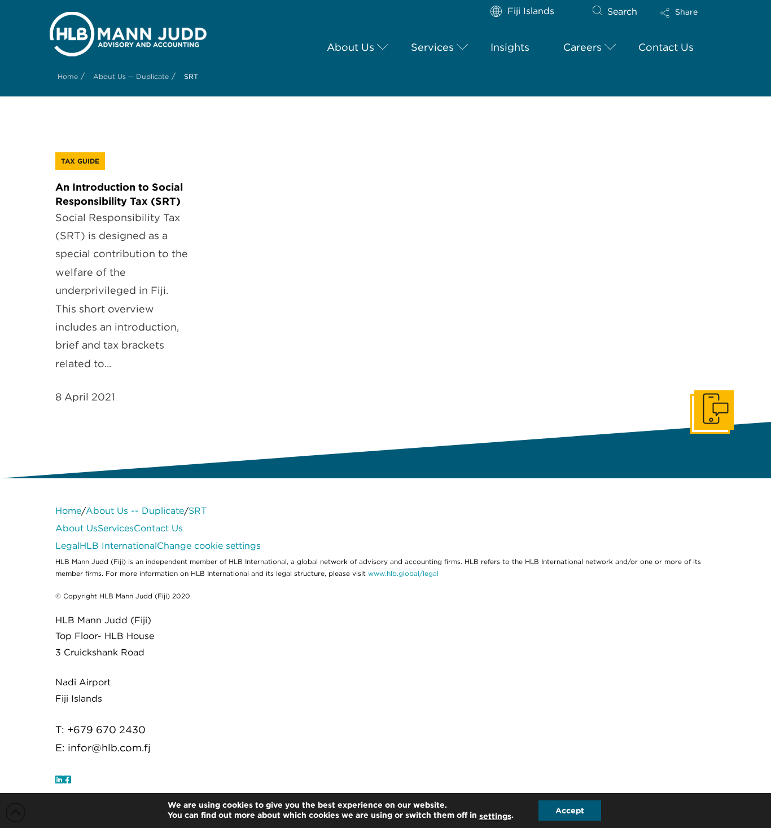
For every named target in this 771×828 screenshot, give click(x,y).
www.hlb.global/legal (403, 573)
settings (495, 816)
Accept (569, 810)
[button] (688, 20)
